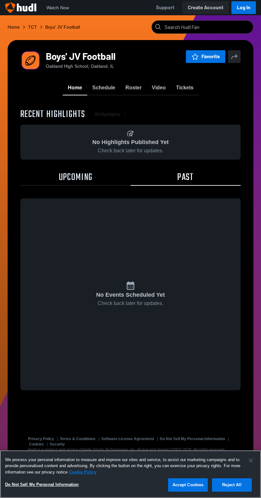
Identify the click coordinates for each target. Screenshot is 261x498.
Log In (243, 7)
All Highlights (107, 114)
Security (57, 444)
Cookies (36, 444)
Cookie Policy (82, 472)
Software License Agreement (127, 439)
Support (165, 7)
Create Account (205, 7)
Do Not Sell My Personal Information (192, 439)
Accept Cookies (188, 484)
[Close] (251, 460)
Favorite (210, 56)
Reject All (231, 484)
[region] (130, 474)
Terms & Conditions (77, 439)
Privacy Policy (41, 439)
